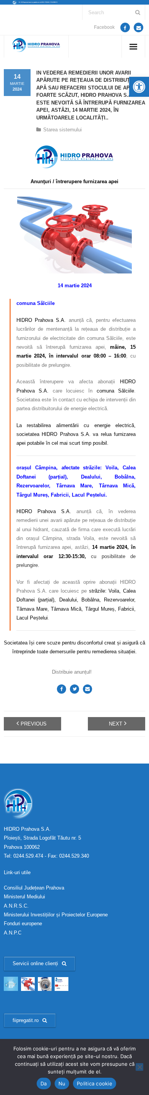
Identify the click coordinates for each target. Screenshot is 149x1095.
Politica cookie (94, 1083)
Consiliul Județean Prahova (34, 888)
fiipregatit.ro (26, 1020)
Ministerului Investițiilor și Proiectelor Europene (56, 915)
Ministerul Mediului (24, 897)
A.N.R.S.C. (16, 906)
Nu (62, 1083)
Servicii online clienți (35, 963)
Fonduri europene (23, 923)
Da (43, 1083)
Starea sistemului (62, 130)
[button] (139, 87)
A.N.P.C (12, 933)
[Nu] (139, 1067)
